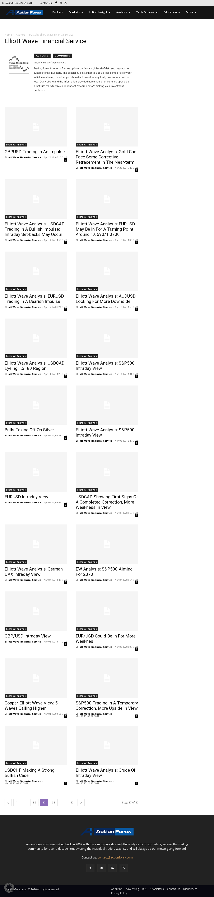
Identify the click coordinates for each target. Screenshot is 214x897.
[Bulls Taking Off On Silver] (36, 405)
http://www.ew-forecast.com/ (50, 62)
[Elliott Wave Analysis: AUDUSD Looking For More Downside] (107, 271)
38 (53, 802)
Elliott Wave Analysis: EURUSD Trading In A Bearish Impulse (34, 299)
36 (34, 802)
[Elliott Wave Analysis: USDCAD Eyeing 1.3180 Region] (36, 338)
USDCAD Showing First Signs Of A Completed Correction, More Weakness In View (107, 502)
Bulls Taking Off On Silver (29, 429)
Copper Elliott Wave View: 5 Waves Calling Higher (31, 705)
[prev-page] (8, 802)
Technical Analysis (16, 144)
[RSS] (61, 3)
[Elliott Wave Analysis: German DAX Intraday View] (36, 544)
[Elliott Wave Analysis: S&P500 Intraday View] (107, 338)
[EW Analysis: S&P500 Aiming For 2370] (107, 544)
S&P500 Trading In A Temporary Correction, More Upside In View (107, 705)
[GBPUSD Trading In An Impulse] (36, 127)
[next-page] (81, 802)
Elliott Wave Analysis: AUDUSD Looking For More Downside (106, 299)
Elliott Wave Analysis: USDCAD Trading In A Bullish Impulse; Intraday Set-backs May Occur (35, 229)
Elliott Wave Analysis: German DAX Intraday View (34, 572)
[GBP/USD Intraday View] (36, 611)
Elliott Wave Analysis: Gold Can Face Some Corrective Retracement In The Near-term (106, 157)
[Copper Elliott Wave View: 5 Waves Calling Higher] (36, 678)
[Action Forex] (24, 12)
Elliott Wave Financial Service (23, 157)
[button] (9, 888)
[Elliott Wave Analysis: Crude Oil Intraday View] (107, 745)
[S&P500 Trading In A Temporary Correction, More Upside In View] (107, 678)
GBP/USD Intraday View (28, 636)
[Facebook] (56, 3)
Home (8, 34)
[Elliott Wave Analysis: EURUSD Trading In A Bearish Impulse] (36, 271)
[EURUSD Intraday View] (36, 472)
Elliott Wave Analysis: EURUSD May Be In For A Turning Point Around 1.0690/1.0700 (105, 229)
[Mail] (101, 868)
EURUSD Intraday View (26, 496)
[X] (65, 3)
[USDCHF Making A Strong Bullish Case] (36, 745)
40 (71, 802)
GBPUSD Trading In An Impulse (35, 151)
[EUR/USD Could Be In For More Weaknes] (107, 611)
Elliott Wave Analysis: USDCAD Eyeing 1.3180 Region (35, 366)
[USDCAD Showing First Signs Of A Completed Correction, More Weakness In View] (107, 472)
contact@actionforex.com (115, 857)
